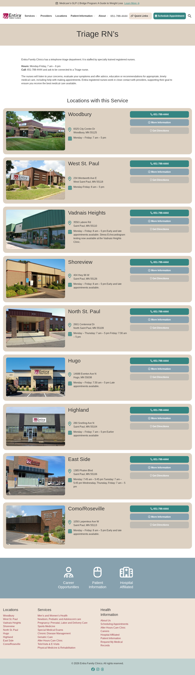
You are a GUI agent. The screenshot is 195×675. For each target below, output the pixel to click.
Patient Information (82, 16)
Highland (8, 637)
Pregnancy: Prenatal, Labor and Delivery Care (62, 622)
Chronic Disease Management (54, 633)
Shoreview (9, 626)
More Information (161, 122)
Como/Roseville (11, 644)
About (102, 16)
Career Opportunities (68, 585)
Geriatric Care (45, 637)
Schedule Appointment (171, 16)
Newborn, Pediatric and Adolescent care (59, 619)
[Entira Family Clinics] (12, 16)
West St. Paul (10, 619)
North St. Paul (10, 630)
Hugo (6, 633)
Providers (46, 16)
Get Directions (160, 130)
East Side (8, 640)
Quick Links (141, 16)
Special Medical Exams (50, 630)
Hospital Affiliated (126, 585)
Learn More (130, 3)
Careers (105, 631)
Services (30, 16)
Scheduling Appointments (114, 624)
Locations (61, 16)
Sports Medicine (46, 626)
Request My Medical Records (112, 644)
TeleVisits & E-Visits (48, 644)
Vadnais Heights (12, 622)
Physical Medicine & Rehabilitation (56, 647)
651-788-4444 (119, 15)
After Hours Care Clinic (50, 640)
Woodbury (8, 615)
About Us (106, 620)
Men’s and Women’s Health (52, 615)
